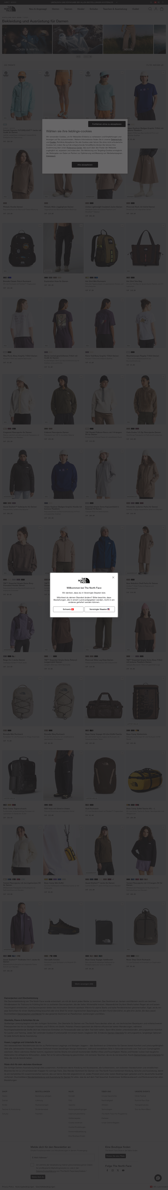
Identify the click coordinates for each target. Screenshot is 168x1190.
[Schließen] (113, 577)
